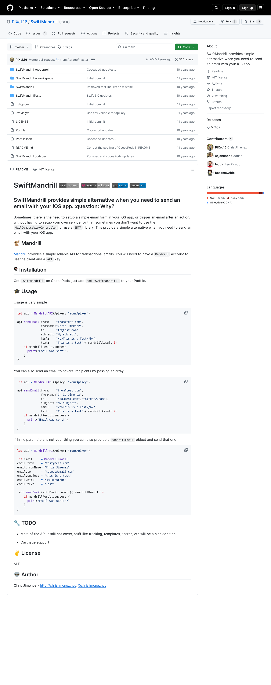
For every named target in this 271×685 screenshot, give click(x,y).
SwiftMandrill (44, 21)
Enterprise (127, 7)
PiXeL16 (19, 21)
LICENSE (22, 121)
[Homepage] (10, 7)
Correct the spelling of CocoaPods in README (118, 147)
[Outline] (192, 169)
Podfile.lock (24, 139)
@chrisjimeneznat (92, 585)
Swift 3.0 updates (99, 95)
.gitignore (22, 104)
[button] (186, 313)
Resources (73, 7)
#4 (57, 59)
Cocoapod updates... (101, 69)
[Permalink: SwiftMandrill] (11, 185)
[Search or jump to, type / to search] (216, 7)
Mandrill (20, 254)
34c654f (150, 59)
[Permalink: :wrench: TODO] (11, 523)
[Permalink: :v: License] (11, 553)
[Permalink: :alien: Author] (11, 574)
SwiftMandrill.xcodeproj (32, 69)
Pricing (149, 7)
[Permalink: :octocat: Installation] (11, 270)
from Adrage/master (74, 59)
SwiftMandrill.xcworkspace (34, 78)
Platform (26, 7)
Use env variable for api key (106, 113)
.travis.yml (23, 113)
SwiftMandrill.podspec (31, 156)
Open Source (100, 7)
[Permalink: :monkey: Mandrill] (11, 243)
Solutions (48, 7)
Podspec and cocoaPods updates (110, 156)
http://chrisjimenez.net (58, 585)
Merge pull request (42, 59)
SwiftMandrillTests (28, 95)
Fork (230, 21)
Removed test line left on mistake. (110, 87)
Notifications (205, 21)
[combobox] (146, 47)
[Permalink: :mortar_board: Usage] (11, 291)
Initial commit (96, 78)
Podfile (20, 130)
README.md (24, 147)
